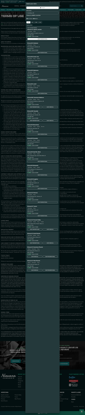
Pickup (43, 7)
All (28, 22)
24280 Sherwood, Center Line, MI (34, 60)
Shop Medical (50, 107)
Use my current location (33, 15)
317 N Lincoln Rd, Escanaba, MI (33, 142)
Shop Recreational (42, 38)
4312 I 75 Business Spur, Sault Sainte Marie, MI (36, 155)
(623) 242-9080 (30, 238)
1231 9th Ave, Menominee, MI (33, 128)
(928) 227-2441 (30, 225)
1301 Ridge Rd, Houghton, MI (33, 182)
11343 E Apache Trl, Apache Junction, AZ (35, 33)
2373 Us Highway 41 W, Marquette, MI (34, 169)
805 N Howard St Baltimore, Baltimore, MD (35, 101)
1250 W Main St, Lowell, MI (32, 87)
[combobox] (41, 13)
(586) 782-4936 (30, 62)
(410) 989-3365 (30, 116)
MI (40, 22)
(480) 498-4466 (30, 34)
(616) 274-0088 (30, 89)
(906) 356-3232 (30, 157)
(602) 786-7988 (30, 266)
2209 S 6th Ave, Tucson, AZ (32, 209)
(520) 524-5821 (30, 211)
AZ (32, 22)
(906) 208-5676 (30, 143)
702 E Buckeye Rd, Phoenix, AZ (33, 250)
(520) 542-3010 (30, 198)
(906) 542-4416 (30, 170)
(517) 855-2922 (30, 184)
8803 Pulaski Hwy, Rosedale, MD (33, 114)
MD (36, 22)
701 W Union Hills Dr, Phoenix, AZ (33, 237)
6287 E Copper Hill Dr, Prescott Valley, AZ (35, 223)
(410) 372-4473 (30, 102)
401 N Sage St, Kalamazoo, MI (33, 74)
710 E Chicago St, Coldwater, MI (33, 46)
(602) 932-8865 (30, 252)
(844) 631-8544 (30, 48)
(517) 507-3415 (30, 130)
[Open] (57, 13)
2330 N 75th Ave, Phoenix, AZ (33, 264)
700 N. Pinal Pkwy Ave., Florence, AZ (34, 196)
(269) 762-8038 (30, 75)
